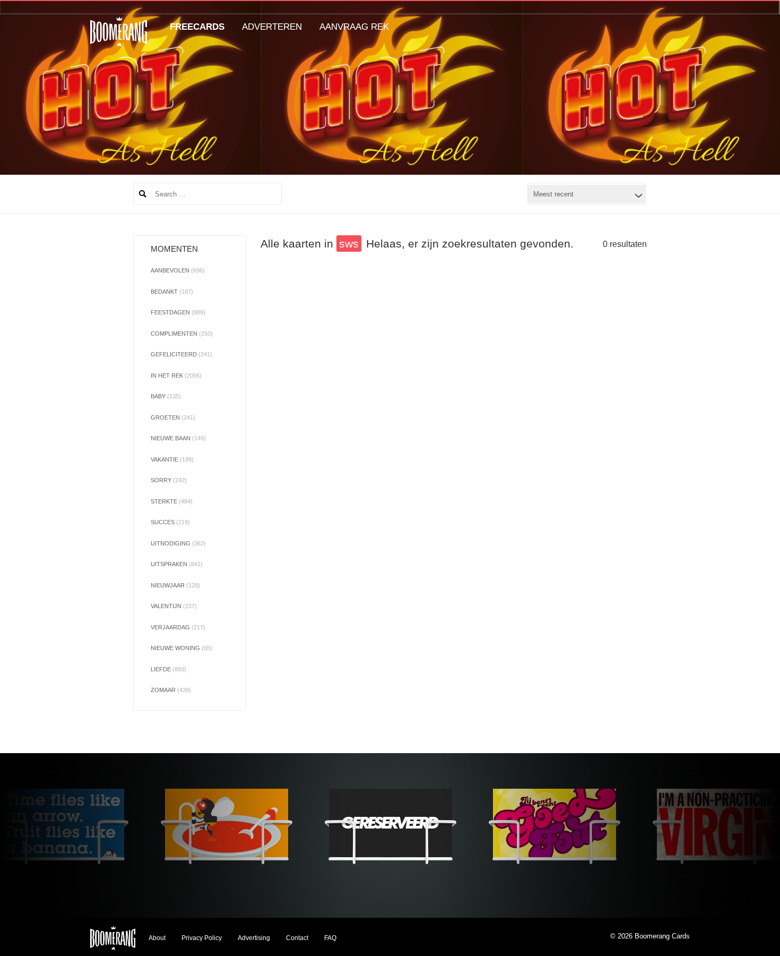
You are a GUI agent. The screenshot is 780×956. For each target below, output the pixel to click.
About (157, 938)
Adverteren (272, 27)
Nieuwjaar (175, 585)
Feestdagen (178, 312)
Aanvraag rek (354, 27)
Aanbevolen (178, 270)
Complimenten (182, 333)
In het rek (176, 375)
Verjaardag (178, 627)
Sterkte (172, 501)
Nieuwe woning (181, 648)
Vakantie (172, 459)
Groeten (173, 417)
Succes (170, 522)
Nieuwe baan (178, 438)
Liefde (168, 669)
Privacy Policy (201, 938)
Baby (166, 396)
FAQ (330, 938)
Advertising (254, 938)
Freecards (197, 27)
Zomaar (171, 690)
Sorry (169, 480)
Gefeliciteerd (181, 354)
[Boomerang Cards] (118, 39)
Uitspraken (177, 564)
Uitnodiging (178, 543)
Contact (297, 938)
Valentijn (174, 606)
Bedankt (172, 291)
